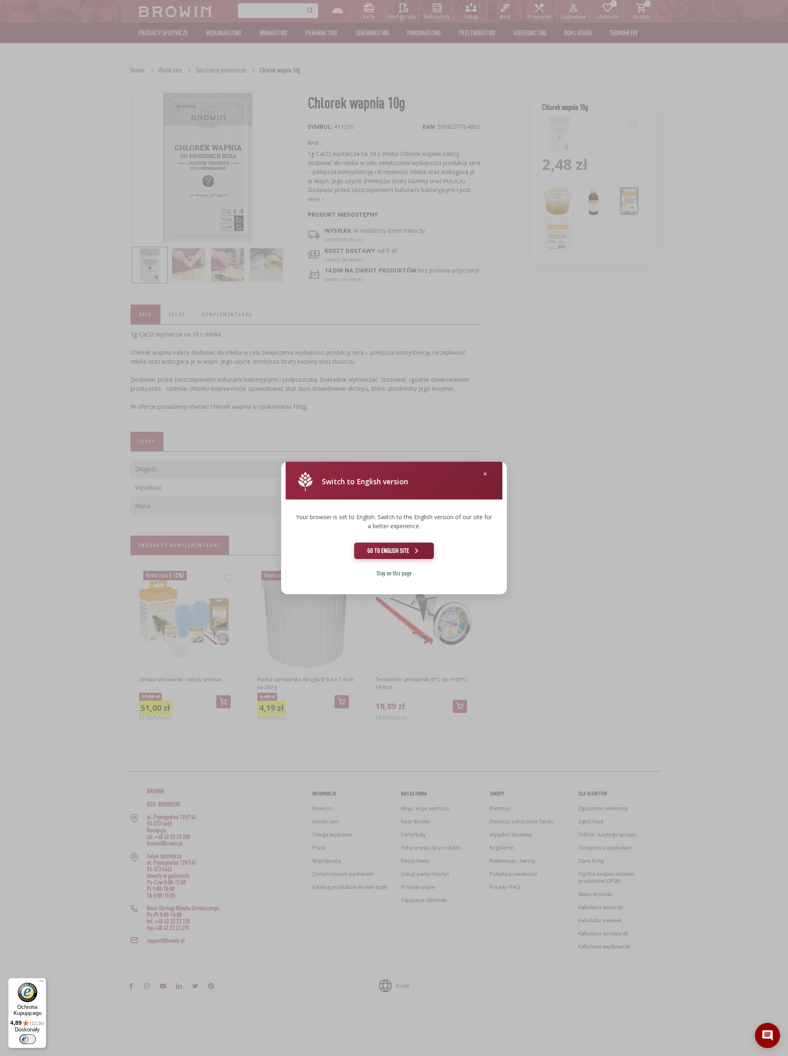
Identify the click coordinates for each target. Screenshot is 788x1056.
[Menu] (41, 983)
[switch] (27, 1039)
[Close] (485, 474)
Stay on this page (394, 573)
